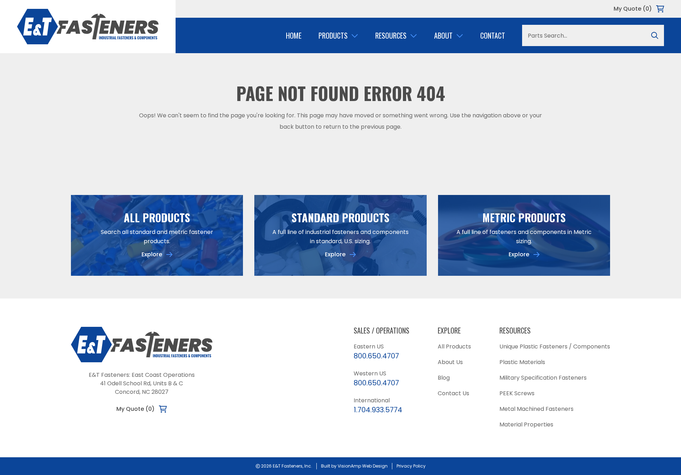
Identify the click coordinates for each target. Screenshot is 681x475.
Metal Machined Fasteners (536, 409)
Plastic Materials (522, 362)
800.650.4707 (376, 356)
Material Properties (526, 424)
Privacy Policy (411, 466)
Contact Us (453, 393)
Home (293, 35)
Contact (492, 35)
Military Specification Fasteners (543, 378)
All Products (454, 346)
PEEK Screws (517, 393)
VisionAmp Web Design (363, 466)
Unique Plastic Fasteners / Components (554, 346)
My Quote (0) (633, 9)
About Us (450, 362)
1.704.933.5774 (378, 410)
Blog (444, 378)
